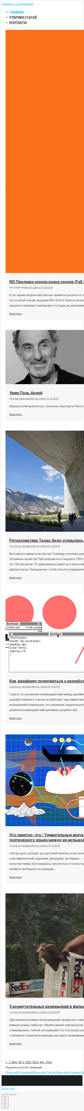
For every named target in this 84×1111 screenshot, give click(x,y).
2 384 (40, 1062)
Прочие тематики (19, 398)
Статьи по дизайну (20, 546)
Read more (15, 313)
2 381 (19, 1062)
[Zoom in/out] (14, 1094)
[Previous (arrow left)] (3, 1102)
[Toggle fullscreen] (11, 1094)
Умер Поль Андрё (25, 393)
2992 (49, 1062)
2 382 (26, 1062)
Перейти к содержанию (17, 4)
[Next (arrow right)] (7, 1102)
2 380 (12, 1062)
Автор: (32, 287)
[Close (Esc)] (3, 1094)
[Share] (7, 1094)
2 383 (33, 1062)
